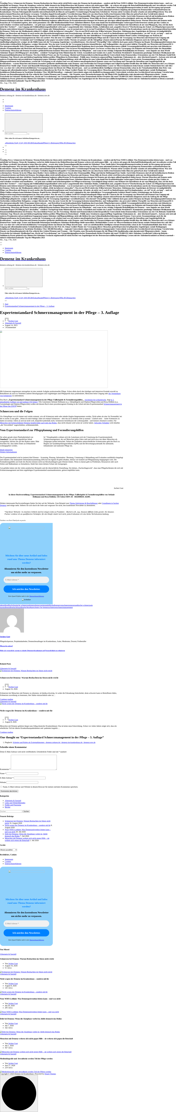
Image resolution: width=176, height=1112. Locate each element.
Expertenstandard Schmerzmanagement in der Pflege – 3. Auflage (29, 306)
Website (3, 782)
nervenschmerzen (64, 605)
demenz (32, 605)
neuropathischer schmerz (80, 605)
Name (3, 773)
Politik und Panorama (13, 805)
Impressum (9, 106)
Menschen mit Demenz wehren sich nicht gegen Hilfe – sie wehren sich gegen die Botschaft (27, 839)
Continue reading (6, 699)
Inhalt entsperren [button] (6, 450)
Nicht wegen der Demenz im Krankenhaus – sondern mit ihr (27, 825)
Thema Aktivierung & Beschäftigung (84, 503)
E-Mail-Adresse (6, 778)
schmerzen (53, 607)
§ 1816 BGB (27, 143)
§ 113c (19, 143)
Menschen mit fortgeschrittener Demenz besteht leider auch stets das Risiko (28, 423)
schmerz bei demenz (41, 607)
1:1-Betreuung (53, 143)
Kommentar (5, 769)
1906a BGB (63, 143)
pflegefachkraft (25, 607)
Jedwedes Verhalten (101, 423)
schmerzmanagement (65, 607)
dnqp (37, 605)
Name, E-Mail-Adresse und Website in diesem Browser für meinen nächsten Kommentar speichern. (40, 787)
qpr (32, 607)
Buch (10, 605)
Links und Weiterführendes (15, 803)
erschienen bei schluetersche (95, 400)
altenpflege (4, 605)
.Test (15, 143)
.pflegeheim (9, 143)
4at (69, 143)
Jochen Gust (13, 321)
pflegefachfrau (14, 607)
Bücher (7, 807)
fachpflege (54, 605)
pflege (6, 607)
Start (6, 304)
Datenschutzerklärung (13, 110)
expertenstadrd (44, 605)
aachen (73, 143)
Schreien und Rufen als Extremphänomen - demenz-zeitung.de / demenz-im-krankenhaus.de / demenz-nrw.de (54, 742)
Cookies (8, 108)
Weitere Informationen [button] (8, 452)
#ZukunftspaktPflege (40, 143)
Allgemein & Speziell (13, 323)
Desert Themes (50, 1074)
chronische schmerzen (20, 605)
